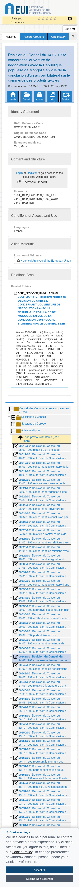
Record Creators (34, 36)
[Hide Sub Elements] (11, 409)
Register (32, 173)
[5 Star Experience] (56, 18)
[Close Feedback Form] (70, 18)
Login (68, 29)
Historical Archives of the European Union (45, 260)
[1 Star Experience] (40, 18)
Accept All (39, 869)
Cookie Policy (22, 852)
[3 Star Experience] (48, 18)
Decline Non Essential (39, 878)
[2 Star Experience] (44, 18)
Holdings (11, 36)
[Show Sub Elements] (13, 418)
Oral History (58, 36)
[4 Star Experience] (52, 18)
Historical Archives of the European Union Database (39, 9)
